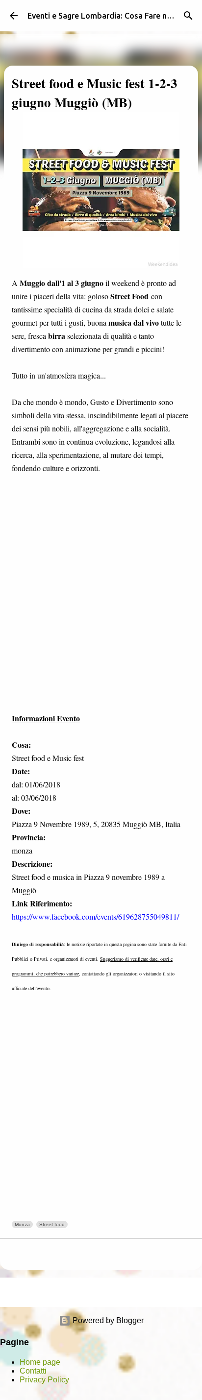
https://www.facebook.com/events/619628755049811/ (95, 916)
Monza (22, 1224)
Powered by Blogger (107, 1320)
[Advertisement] (101, 606)
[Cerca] (188, 15)
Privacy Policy (44, 1380)
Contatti (33, 1371)
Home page (40, 1362)
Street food (52, 1224)
